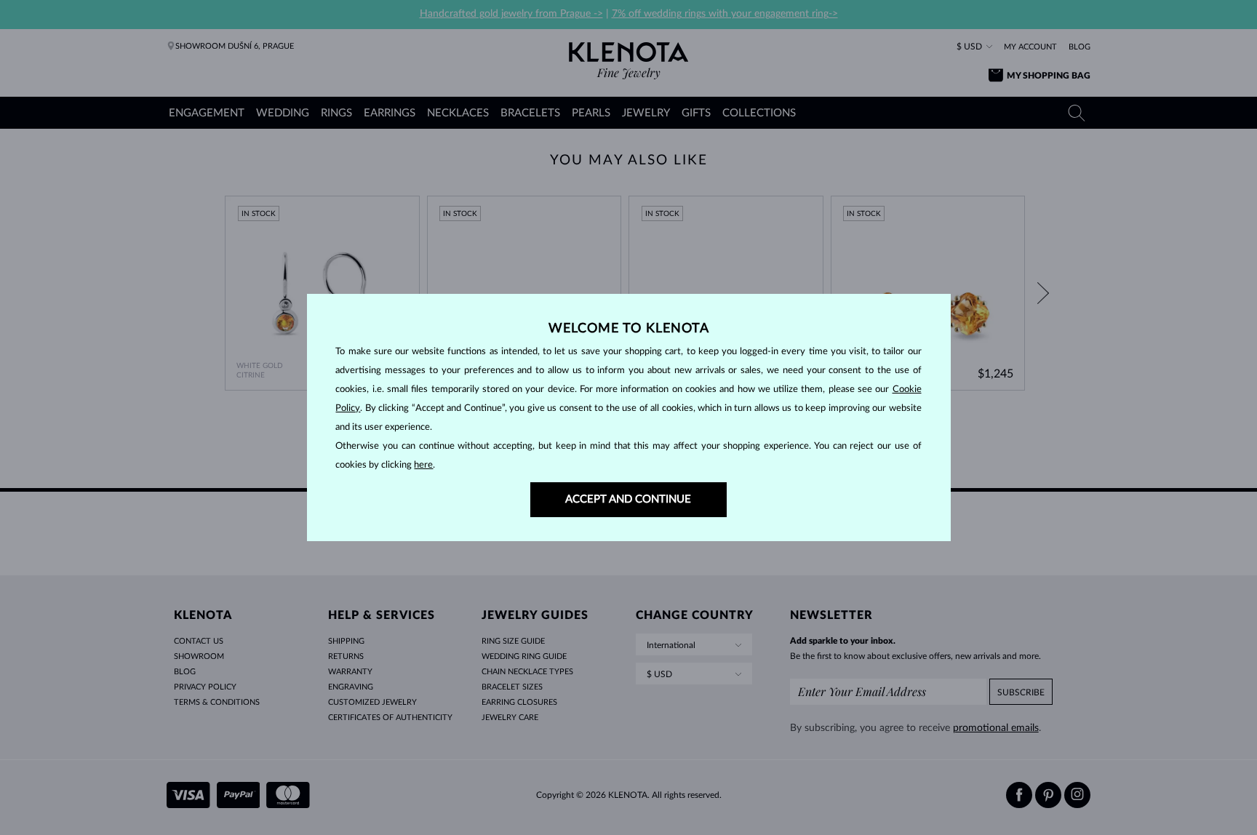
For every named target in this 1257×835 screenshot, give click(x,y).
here (423, 465)
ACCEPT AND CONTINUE (628, 499)
